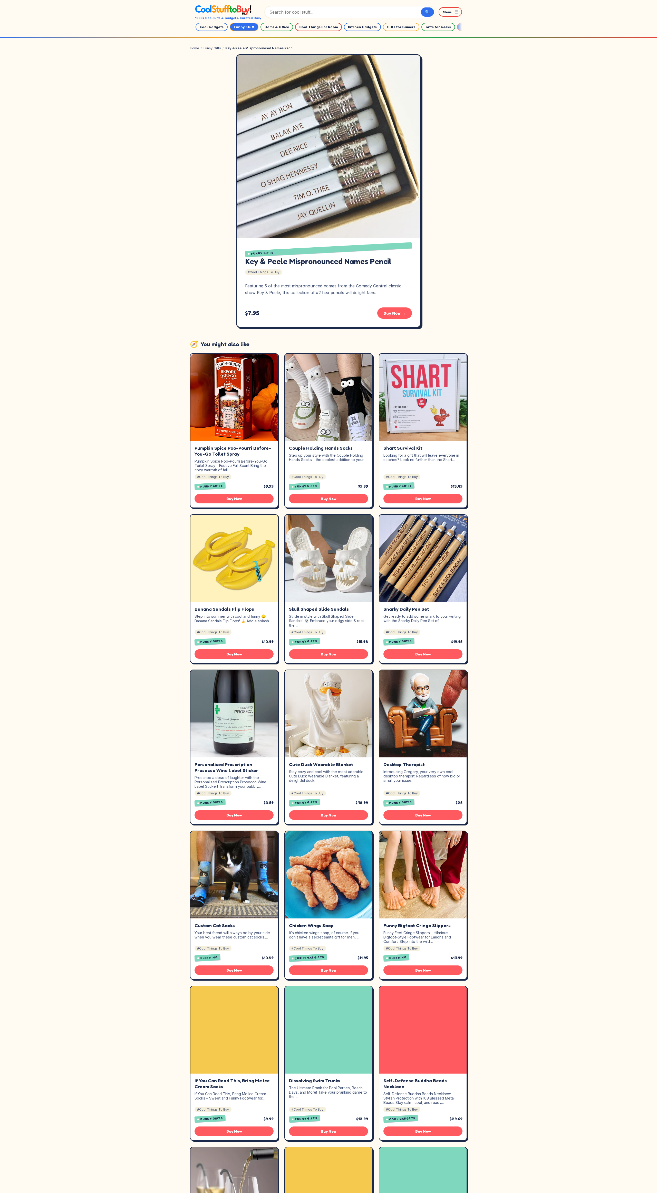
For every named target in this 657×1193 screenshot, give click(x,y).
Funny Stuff (244, 27)
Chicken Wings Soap (311, 925)
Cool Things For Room (318, 27)
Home (194, 48)
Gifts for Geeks (438, 27)
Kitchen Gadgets (362, 27)
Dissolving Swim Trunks (314, 1080)
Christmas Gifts (309, 957)
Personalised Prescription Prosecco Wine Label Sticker (226, 767)
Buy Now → (394, 313)
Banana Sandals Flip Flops (224, 609)
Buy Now (234, 498)
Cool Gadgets (212, 27)
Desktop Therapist (404, 764)
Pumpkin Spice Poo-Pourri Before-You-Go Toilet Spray (233, 451)
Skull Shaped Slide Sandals (319, 609)
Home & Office (277, 27)
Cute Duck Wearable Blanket (321, 764)
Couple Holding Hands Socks (321, 448)
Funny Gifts (212, 48)
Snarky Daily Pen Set (406, 609)
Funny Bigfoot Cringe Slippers (417, 925)
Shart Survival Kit (402, 448)
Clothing (209, 957)
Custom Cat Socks (215, 925)
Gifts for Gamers (401, 27)
